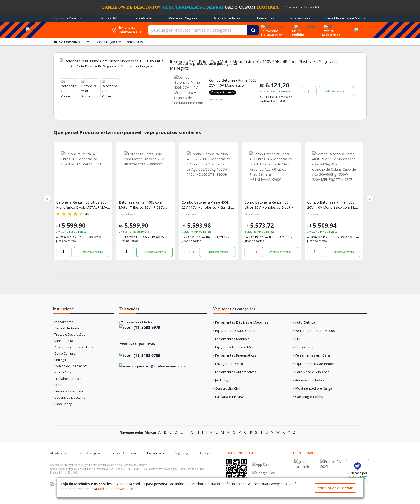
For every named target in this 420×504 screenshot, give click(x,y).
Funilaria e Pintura (229, 396)
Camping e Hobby (309, 396)
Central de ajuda (89, 453)
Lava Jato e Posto (229, 363)
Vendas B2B (108, 18)
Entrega (60, 359)
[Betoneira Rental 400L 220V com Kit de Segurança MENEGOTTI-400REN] (334, 173)
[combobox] (203, 30)
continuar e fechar (335, 488)
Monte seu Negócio (182, 18)
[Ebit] (306, 461)
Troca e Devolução (123, 453)
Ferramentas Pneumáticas (235, 355)
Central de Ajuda (66, 328)
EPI (297, 339)
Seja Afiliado (143, 18)
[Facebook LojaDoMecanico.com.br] (54, 484)
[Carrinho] (355, 27)
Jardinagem (224, 380)
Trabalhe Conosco (67, 378)
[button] (47, 199)
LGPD (58, 385)
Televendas (265, 18)
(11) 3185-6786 (146, 355)
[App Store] (263, 464)
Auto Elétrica (305, 322)
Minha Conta (63, 341)
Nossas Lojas (300, 18)
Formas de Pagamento (71, 366)
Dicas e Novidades (226, 18)
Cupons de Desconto (67, 18)
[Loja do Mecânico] (78, 29)
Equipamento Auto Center (235, 330)
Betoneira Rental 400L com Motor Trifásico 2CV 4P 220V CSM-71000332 (79, 205)
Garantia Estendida (68, 391)
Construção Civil (227, 388)
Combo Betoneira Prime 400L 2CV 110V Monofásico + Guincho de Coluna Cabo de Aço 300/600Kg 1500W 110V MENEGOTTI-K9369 (145, 205)
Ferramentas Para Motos (315, 330)
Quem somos (155, 453)
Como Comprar (65, 353)
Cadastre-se (331, 35)
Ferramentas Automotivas (235, 372)
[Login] (335, 25)
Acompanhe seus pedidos (73, 347)
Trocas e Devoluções (69, 334)
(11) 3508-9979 (146, 327)
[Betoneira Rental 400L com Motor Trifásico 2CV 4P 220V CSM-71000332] (83, 173)
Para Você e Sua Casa (312, 372)
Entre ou (328, 31)
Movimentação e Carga (313, 388)
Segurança (182, 453)
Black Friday (63, 404)
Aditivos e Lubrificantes (313, 380)
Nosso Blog (62, 372)
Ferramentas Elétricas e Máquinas (241, 322)
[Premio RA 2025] (331, 461)
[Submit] (253, 30)
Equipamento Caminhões (315, 363)
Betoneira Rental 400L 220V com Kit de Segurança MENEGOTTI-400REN (333, 205)
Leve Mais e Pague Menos (345, 18)
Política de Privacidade (115, 489)
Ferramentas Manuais (232, 339)
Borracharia (304, 347)
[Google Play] (263, 473)
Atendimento (63, 322)
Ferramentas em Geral (313, 355)
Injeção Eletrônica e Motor (236, 347)
